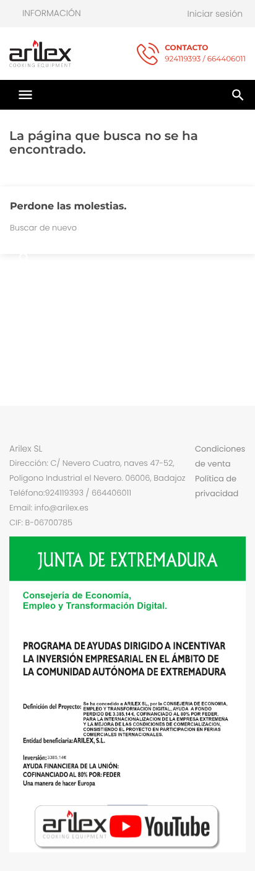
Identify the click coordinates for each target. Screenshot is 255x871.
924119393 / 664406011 (205, 53)
